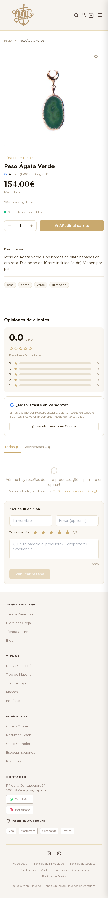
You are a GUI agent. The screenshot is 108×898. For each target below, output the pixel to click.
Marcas (12, 692)
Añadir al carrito (74, 225)
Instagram (22, 810)
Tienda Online (17, 632)
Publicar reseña (29, 574)
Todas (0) (12, 447)
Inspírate (13, 701)
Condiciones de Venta (34, 870)
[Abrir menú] (100, 15)
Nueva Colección (20, 666)
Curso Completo (19, 744)
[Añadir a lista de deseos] (96, 57)
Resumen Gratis (18, 735)
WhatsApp (22, 799)
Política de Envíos (54, 876)
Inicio (8, 40)
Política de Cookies (82, 863)
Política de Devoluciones (72, 870)
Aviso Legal (20, 863)
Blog (10, 640)
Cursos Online (17, 726)
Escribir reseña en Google (56, 426)
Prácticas (13, 761)
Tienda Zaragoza (19, 614)
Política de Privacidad (49, 863)
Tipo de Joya (16, 683)
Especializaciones (20, 752)
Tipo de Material (19, 674)
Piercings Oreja (18, 623)
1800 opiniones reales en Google (75, 491)
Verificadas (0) (37, 447)
